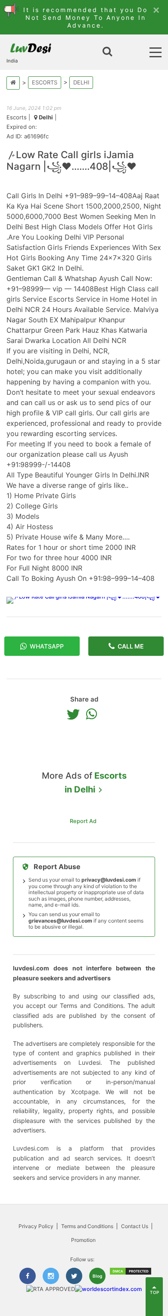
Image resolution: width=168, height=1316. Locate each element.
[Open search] (107, 52)
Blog (97, 1276)
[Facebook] (27, 1276)
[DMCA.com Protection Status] (130, 1273)
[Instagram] (51, 1276)
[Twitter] (75, 714)
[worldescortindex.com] (108, 1289)
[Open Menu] (155, 52)
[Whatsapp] (93, 714)
